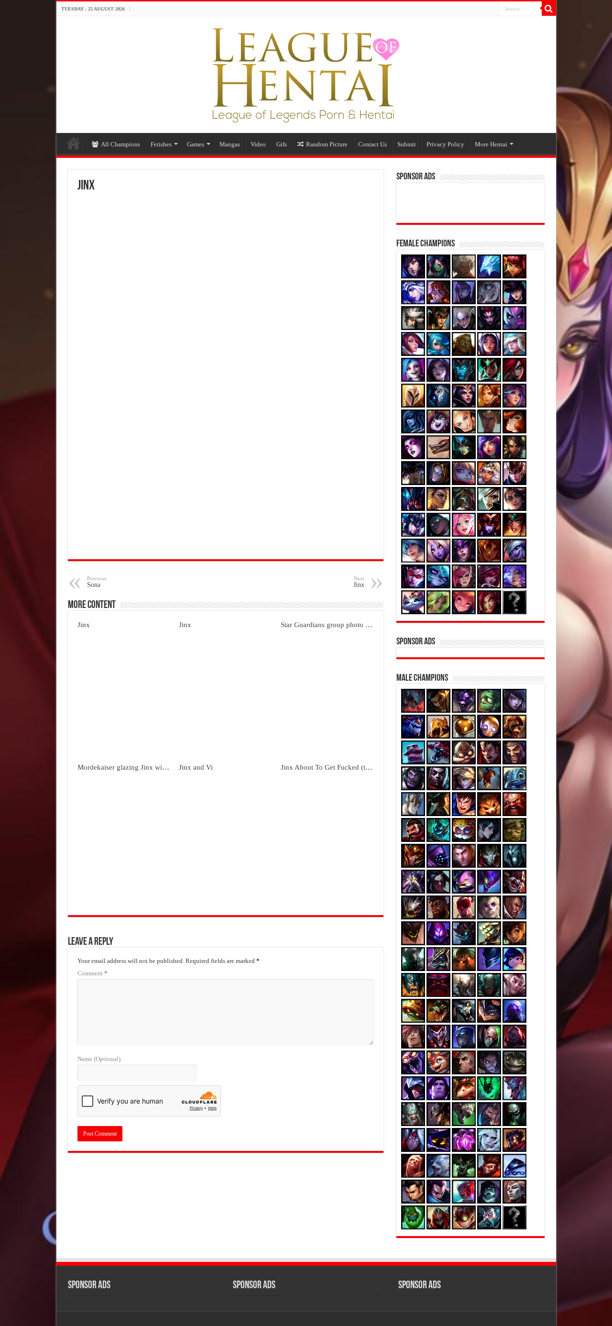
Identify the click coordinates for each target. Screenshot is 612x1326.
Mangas (229, 144)
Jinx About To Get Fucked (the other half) (343, 767)
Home (73, 143)
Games (195, 144)
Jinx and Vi (196, 767)
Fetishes (161, 144)
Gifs (281, 144)
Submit (406, 144)
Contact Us (372, 144)
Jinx (83, 624)
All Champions (120, 144)
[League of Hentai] (306, 72)
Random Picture (327, 144)
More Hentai (491, 144)
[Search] (549, 8)
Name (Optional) (98, 1058)
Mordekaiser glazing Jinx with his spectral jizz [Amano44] (164, 767)
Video (258, 144)
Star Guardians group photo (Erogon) (336, 624)
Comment (92, 973)
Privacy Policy (445, 144)
